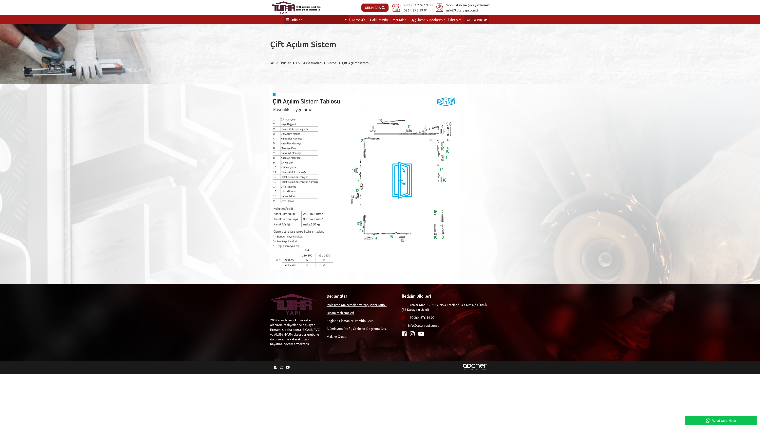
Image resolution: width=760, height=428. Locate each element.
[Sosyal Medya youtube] (423, 334)
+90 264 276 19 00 (418, 5)
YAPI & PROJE (476, 20)
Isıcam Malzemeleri (340, 313)
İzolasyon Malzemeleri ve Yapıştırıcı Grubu (357, 305)
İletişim (456, 20)
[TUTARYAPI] (295, 7)
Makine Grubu (336, 336)
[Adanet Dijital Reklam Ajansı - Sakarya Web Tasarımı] (475, 366)
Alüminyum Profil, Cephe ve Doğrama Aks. (357, 329)
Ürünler (296, 20)
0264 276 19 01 (416, 10)
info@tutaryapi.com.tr (463, 10)
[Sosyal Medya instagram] (414, 334)
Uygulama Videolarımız (428, 20)
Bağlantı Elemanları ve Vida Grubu (351, 321)
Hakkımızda (379, 20)
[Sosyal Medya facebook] (406, 334)
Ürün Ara (373, 8)
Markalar (399, 20)
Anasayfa (358, 20)
